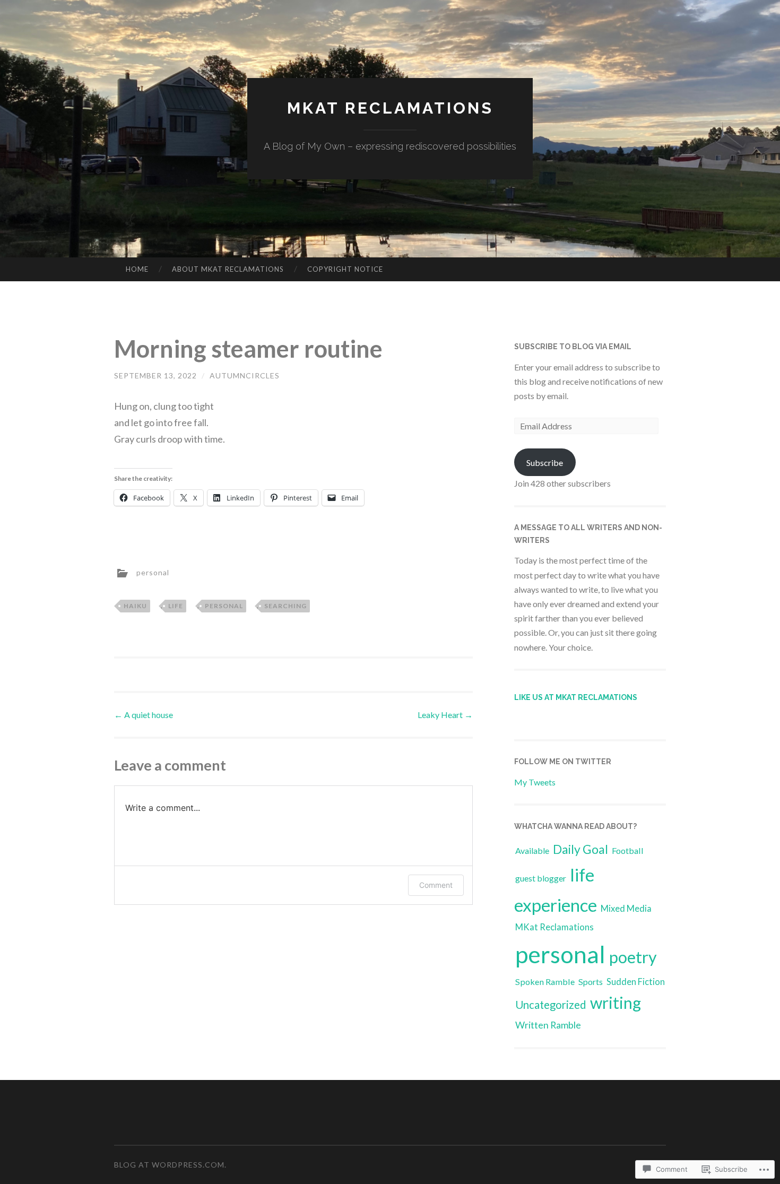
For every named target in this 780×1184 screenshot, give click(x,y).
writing (615, 1002)
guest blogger (540, 878)
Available (532, 850)
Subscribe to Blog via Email (572, 346)
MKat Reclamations (390, 108)
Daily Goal (580, 849)
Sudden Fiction (635, 981)
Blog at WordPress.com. (170, 1164)
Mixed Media (626, 908)
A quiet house (143, 715)
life (175, 606)
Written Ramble (548, 1025)
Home (137, 269)
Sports (590, 981)
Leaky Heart (445, 715)
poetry (633, 956)
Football (628, 850)
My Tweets (535, 782)
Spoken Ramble (545, 981)
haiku (135, 606)
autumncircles (245, 375)
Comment (436, 884)
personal (152, 571)
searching (285, 606)
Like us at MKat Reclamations (575, 697)
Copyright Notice (345, 269)
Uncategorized (550, 1004)
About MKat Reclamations (228, 269)
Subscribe (544, 462)
